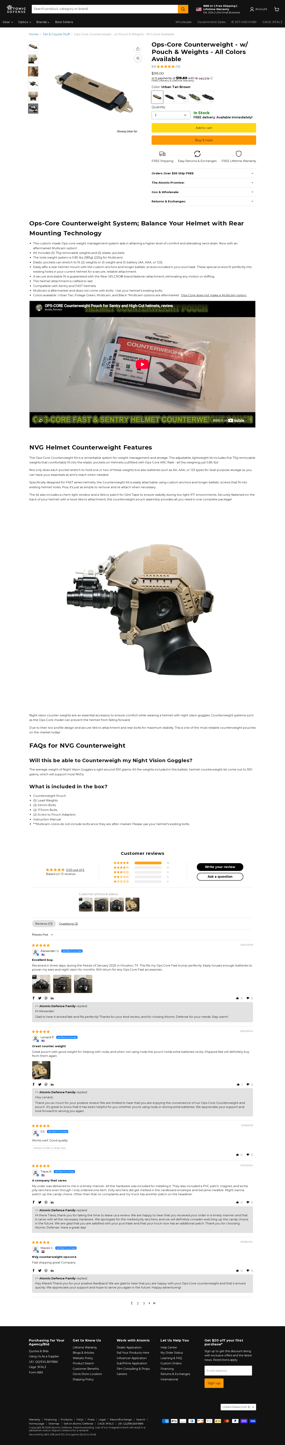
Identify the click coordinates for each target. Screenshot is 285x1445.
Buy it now (204, 140)
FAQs (80, 1419)
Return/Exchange (121, 1419)
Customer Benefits (86, 1369)
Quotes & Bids (38, 1351)
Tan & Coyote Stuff (56, 34)
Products (66, 1419)
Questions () (68, 923)
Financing (167, 1369)
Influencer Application (132, 1358)
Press (91, 1419)
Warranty (34, 1419)
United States (236, 1406)
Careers (122, 1374)
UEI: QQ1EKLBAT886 (43, 1362)
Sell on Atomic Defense (78, 1423)
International (169, 1379)
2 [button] (138, 1303)
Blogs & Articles (83, 1352)
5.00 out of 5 (75, 870)
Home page (36, 1423)
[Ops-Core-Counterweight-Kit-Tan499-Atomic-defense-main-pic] (33, 46)
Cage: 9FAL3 (37, 1367)
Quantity (158, 107)
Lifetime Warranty (85, 1347)
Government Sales (212, 22)
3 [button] (144, 1303)
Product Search (83, 1363)
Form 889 (36, 1372)
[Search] (183, 9)
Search (140, 1419)
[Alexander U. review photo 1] (41, 984)
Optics (23, 22)
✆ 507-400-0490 (243, 22)
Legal (102, 1419)
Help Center (169, 1347)
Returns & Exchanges (175, 1374)
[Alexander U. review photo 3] (83, 984)
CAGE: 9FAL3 (106, 1423)
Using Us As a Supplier (44, 1356)
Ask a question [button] (220, 876)
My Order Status (172, 1352)
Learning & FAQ (171, 1358)
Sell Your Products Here (133, 1352)
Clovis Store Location (87, 1374)
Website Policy (83, 1358)
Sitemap (53, 1423)
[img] (41, 945)
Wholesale (183, 22)
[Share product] (138, 49)
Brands (42, 22)
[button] (165, 66)
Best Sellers (64, 22)
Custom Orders (171, 1363)
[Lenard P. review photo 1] (41, 1070)
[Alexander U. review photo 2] (62, 984)
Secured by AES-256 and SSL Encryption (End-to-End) (62, 1434)
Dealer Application (129, 1347)
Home (33, 34)
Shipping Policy (83, 1379)
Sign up (214, 1383)
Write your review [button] (220, 867)
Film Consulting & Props (133, 1369)
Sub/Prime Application (132, 1363)
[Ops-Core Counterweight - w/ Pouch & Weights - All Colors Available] (33, 59)
